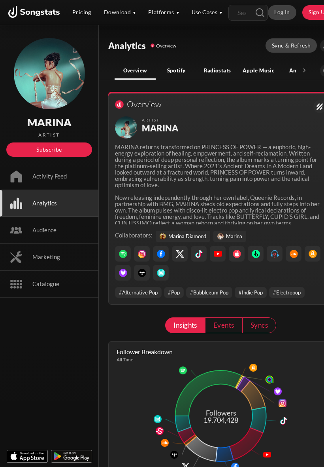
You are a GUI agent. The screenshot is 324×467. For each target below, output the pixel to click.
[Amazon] (312, 254)
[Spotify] (123, 254)
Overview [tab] (135, 70)
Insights (185, 325)
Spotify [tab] (176, 70)
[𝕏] (180, 254)
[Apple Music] (237, 254)
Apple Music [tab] (258, 70)
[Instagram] (142, 254)
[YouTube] (218, 254)
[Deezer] (123, 273)
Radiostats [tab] (217, 70)
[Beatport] (256, 254)
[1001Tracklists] (275, 254)
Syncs (259, 325)
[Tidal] (142, 273)
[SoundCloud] (293, 254)
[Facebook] (161, 254)
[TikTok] (199, 254)
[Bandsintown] (161, 273)
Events (223, 325)
